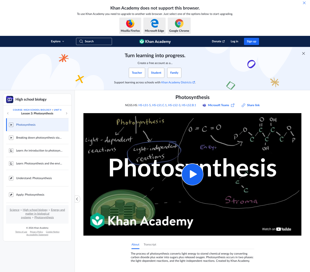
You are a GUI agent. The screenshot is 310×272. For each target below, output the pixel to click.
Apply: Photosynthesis (30, 194)
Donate (216, 41)
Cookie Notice (52, 232)
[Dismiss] (304, 3)
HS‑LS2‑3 (174, 105)
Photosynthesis (26, 124)
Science (14, 210)
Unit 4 (58, 110)
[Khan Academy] (155, 41)
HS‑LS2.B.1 (189, 105)
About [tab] (135, 244)
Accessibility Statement (37, 235)
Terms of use (21, 232)
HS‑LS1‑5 (144, 105)
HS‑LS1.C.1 (159, 105)
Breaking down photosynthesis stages (39, 137)
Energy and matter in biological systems (43, 214)
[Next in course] (66, 113)
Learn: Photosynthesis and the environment (39, 163)
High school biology (35, 210)
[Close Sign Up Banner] (303, 53)
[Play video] (192, 174)
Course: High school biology (32, 110)
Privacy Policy (36, 232)
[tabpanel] (192, 256)
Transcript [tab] (150, 244)
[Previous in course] (8, 113)
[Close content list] (77, 199)
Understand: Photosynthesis (34, 178)
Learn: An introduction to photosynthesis (39, 150)
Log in (234, 41)
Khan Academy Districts (176, 82)
